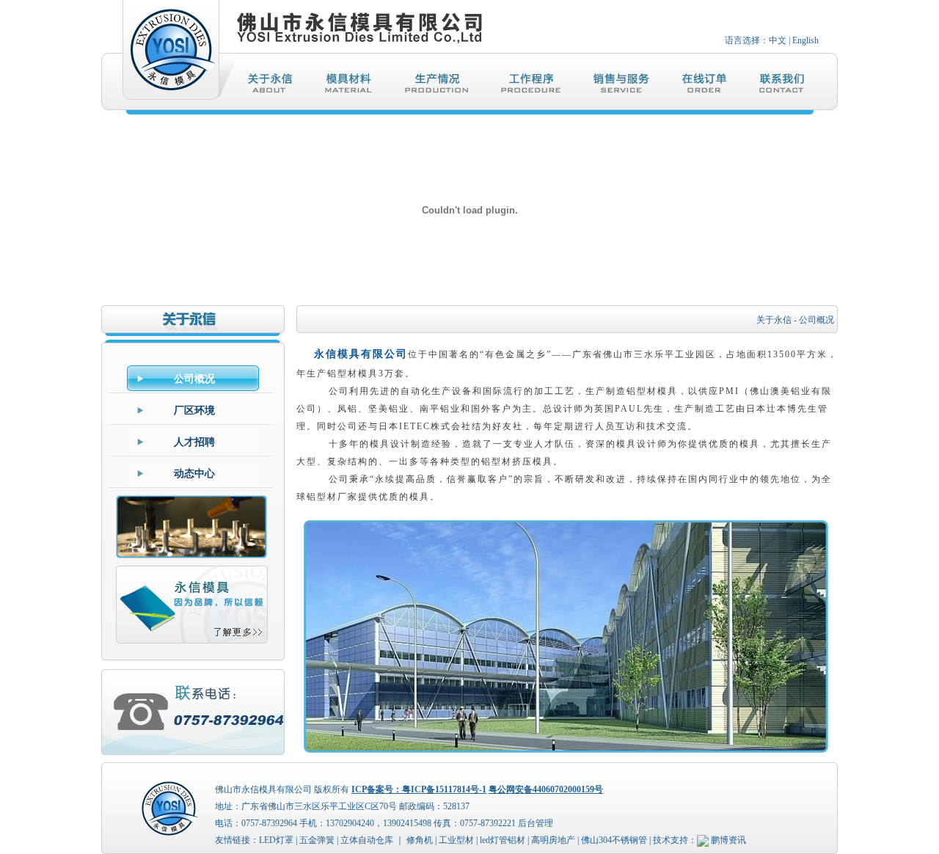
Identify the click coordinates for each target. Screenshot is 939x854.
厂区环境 (194, 410)
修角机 (419, 840)
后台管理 (535, 823)
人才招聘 (194, 442)
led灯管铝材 (502, 840)
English (805, 40)
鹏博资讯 (728, 840)
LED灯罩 (276, 840)
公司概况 (194, 378)
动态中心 (194, 473)
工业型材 (456, 840)
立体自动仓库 (366, 840)
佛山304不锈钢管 (614, 840)
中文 (777, 40)
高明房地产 (553, 840)
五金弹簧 (317, 840)
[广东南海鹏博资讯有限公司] (703, 840)
